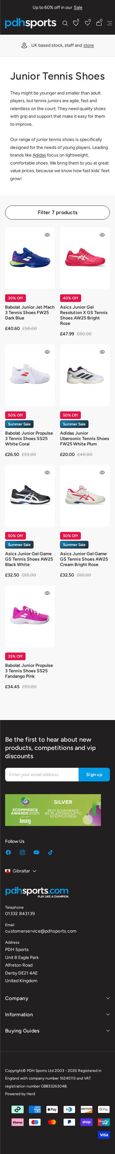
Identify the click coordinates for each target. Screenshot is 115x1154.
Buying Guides (22, 1031)
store (88, 45)
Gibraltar (21, 871)
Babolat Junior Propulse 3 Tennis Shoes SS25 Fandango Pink (29, 671)
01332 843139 (20, 913)
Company (16, 998)
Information (19, 1014)
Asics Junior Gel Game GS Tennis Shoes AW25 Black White (29, 559)
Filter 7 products (57, 212)
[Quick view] (47, 235)
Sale (78, 7)
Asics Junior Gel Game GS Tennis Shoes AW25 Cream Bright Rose (84, 559)
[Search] (65, 23)
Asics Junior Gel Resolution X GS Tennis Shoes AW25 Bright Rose (84, 315)
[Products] (109, 23)
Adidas (39, 155)
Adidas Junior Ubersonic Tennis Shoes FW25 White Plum (84, 438)
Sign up (94, 774)
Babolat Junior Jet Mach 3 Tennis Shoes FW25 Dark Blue (30, 312)
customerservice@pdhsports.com (40, 931)
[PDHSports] (30, 23)
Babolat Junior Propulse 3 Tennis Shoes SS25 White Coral (29, 438)
